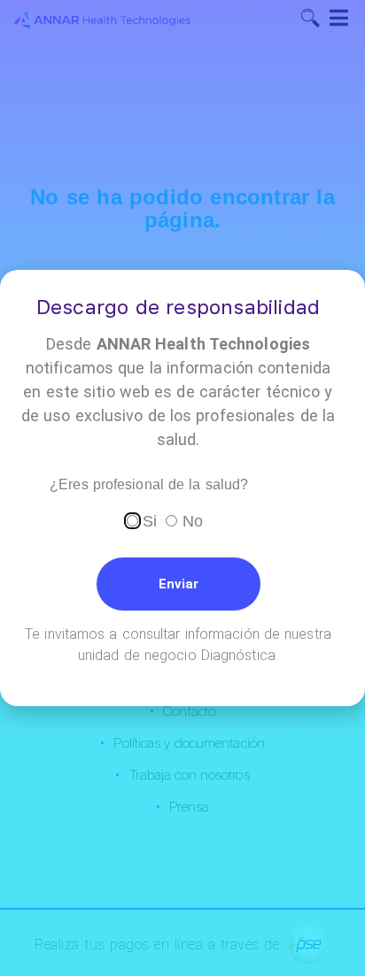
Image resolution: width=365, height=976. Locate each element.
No (192, 521)
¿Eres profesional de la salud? (149, 485)
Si (150, 521)
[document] (182, 488)
